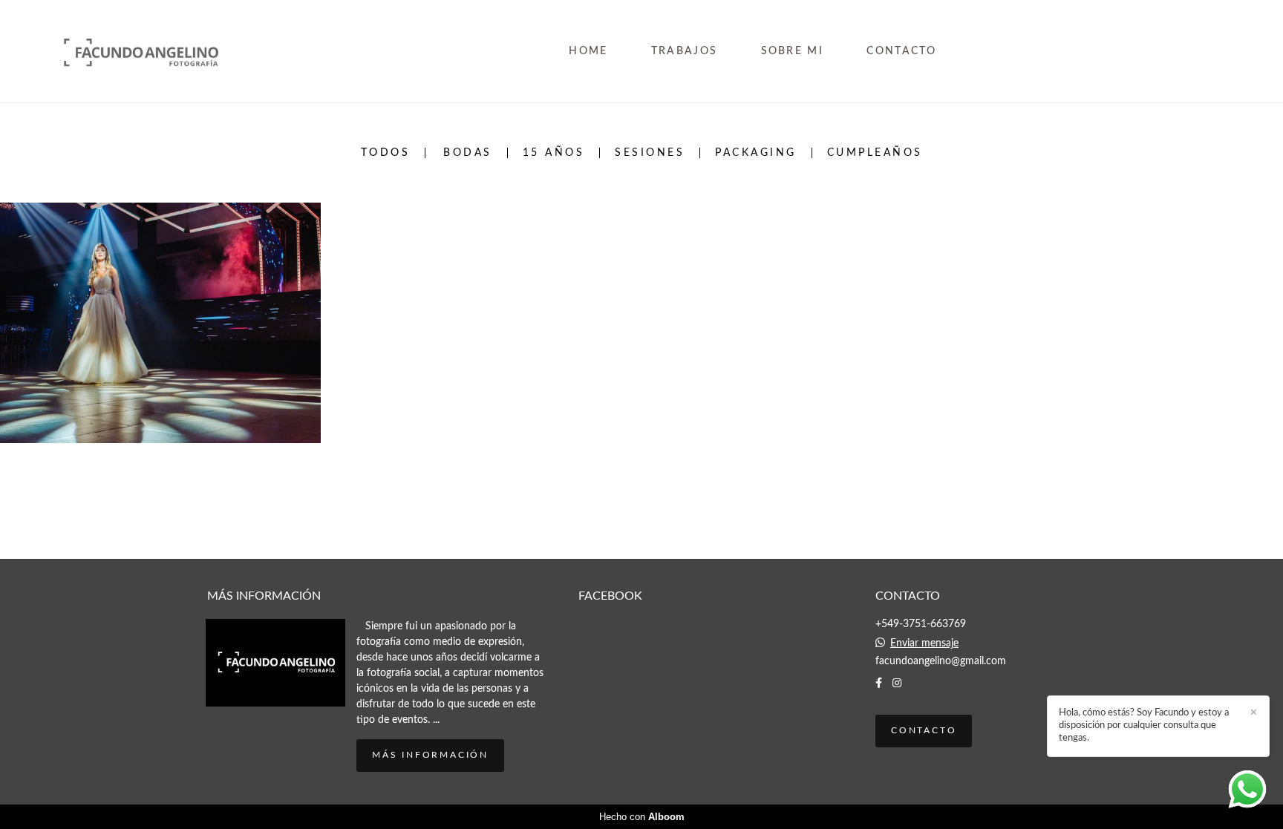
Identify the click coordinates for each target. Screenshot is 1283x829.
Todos (386, 153)
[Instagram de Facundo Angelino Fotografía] (896, 683)
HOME (588, 51)
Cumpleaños (875, 153)
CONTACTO (901, 51)
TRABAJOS (684, 51)
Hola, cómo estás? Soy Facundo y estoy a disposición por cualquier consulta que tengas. (1144, 725)
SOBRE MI (792, 51)
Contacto (923, 731)
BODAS (467, 153)
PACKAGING (756, 153)
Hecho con (642, 816)
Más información (430, 755)
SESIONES (650, 153)
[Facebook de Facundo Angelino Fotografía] (878, 683)
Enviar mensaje (924, 643)
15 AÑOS (554, 153)
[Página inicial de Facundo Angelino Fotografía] (163, 51)
